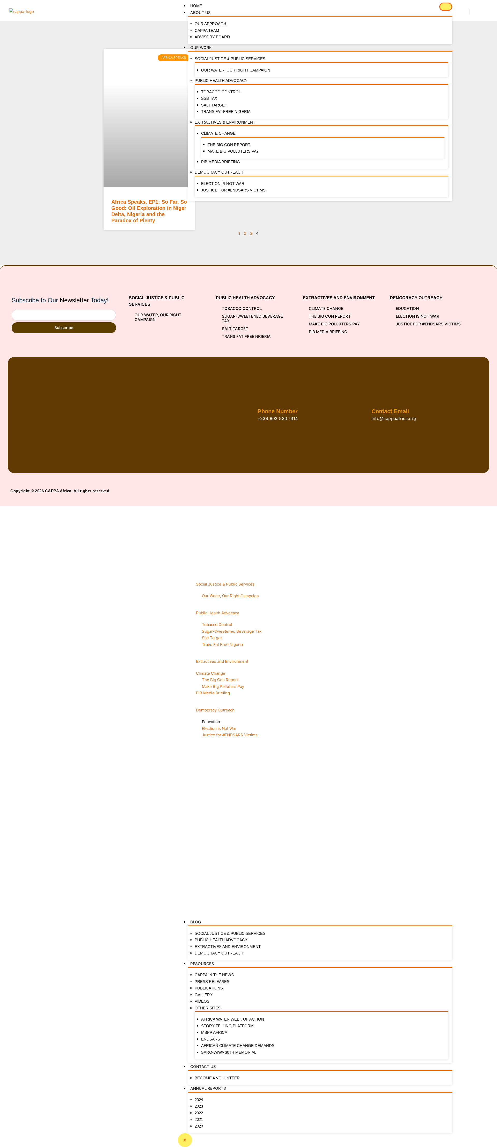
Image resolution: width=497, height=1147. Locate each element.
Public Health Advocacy (221, 80)
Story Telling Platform (227, 1026)
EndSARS (210, 1039)
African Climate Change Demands (237, 1045)
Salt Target (214, 105)
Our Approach (210, 24)
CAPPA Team (207, 30)
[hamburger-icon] (445, 7)
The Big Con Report (229, 145)
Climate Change (218, 133)
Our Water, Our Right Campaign (235, 70)
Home (196, 5)
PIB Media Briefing (220, 162)
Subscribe (63, 327)
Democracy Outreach (219, 172)
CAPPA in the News (214, 975)
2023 (199, 1106)
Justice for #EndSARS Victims (233, 190)
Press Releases (212, 981)
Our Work (201, 47)
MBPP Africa (214, 1032)
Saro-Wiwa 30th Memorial (228, 1052)
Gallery (204, 995)
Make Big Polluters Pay (233, 151)
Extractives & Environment (225, 122)
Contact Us (203, 1066)
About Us (200, 12)
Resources (202, 963)
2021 (199, 1119)
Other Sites (208, 1008)
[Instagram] (476, 490)
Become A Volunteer (217, 1078)
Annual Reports (208, 1088)
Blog (195, 922)
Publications (209, 988)
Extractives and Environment (228, 946)
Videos (202, 1001)
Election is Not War (222, 183)
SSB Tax (209, 98)
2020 (199, 1126)
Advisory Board (212, 37)
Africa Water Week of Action (232, 1019)
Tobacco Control (221, 92)
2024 (199, 1100)
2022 (199, 1113)
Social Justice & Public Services (230, 58)
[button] (469, 12)
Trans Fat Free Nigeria (226, 111)
